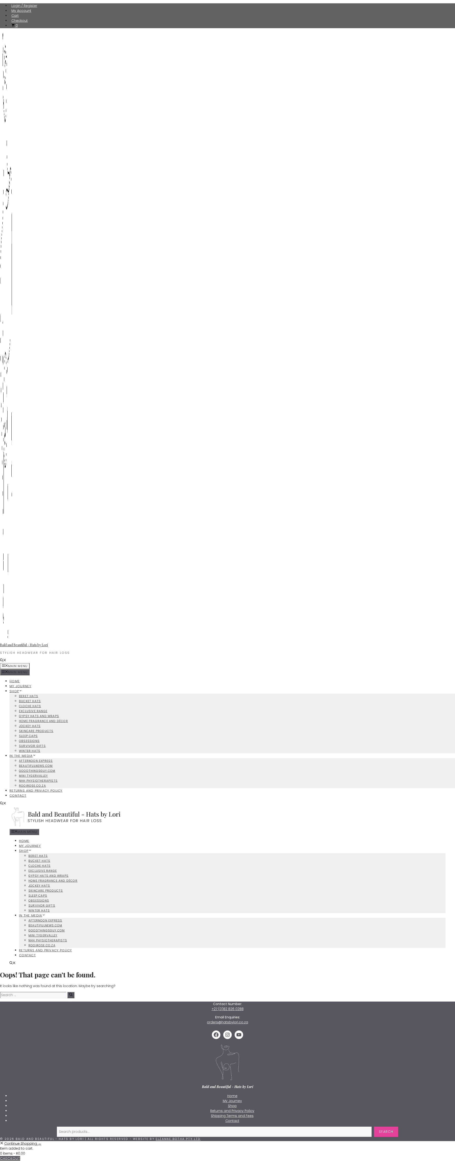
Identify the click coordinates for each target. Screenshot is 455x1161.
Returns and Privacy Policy (36, 790)
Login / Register (24, 5)
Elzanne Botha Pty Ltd (178, 1139)
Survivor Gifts (32, 746)
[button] (3, 660)
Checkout (19, 20)
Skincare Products (36, 731)
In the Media (21, 756)
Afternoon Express (36, 761)
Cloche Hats (30, 706)
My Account (21, 10)
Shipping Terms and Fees (232, 1115)
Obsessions (29, 741)
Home (14, 681)
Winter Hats (29, 751)
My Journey (20, 686)
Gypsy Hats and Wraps (39, 716)
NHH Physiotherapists (38, 781)
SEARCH (386, 1131)
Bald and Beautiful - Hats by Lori (24, 645)
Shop (14, 691)
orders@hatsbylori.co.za (227, 1022)
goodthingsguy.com (37, 771)
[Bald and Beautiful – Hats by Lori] (66, 826)
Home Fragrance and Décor (43, 721)
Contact (17, 795)
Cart (15, 15)
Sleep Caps (28, 736)
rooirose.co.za (32, 786)
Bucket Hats (30, 701)
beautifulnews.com (36, 766)
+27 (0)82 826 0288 (228, 1009)
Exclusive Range (33, 711)
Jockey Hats (30, 726)
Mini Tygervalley (33, 776)
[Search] (70, 995)
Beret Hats (28, 696)
